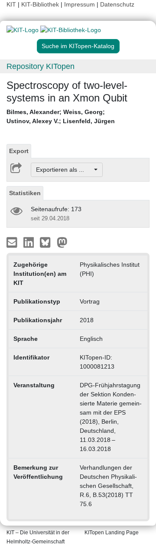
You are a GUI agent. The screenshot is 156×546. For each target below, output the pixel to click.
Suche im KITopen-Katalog (78, 46)
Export (19, 150)
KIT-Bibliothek (41, 4)
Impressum (79, 4)
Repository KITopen (40, 66)
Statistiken (25, 193)
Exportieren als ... (64, 169)
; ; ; (60, 116)
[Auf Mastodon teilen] (62, 242)
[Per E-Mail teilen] (12, 242)
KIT (11, 4)
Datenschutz (117, 4)
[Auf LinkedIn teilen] (29, 242)
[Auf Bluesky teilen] (47, 242)
